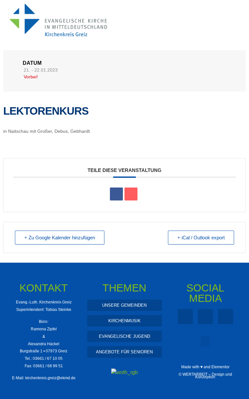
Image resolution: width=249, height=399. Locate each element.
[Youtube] (225, 316)
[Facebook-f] (185, 316)
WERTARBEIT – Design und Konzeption (207, 375)
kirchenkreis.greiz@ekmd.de (50, 378)
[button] (205, 341)
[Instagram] (205, 316)
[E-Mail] (130, 194)
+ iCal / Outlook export (201, 237)
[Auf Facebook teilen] (116, 194)
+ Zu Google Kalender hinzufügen (59, 237)
